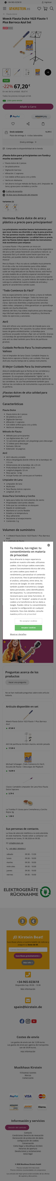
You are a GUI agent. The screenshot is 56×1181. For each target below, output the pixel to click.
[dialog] (28, 590)
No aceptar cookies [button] (28, 621)
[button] (18, 634)
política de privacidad (26, 614)
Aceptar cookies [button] (28, 628)
